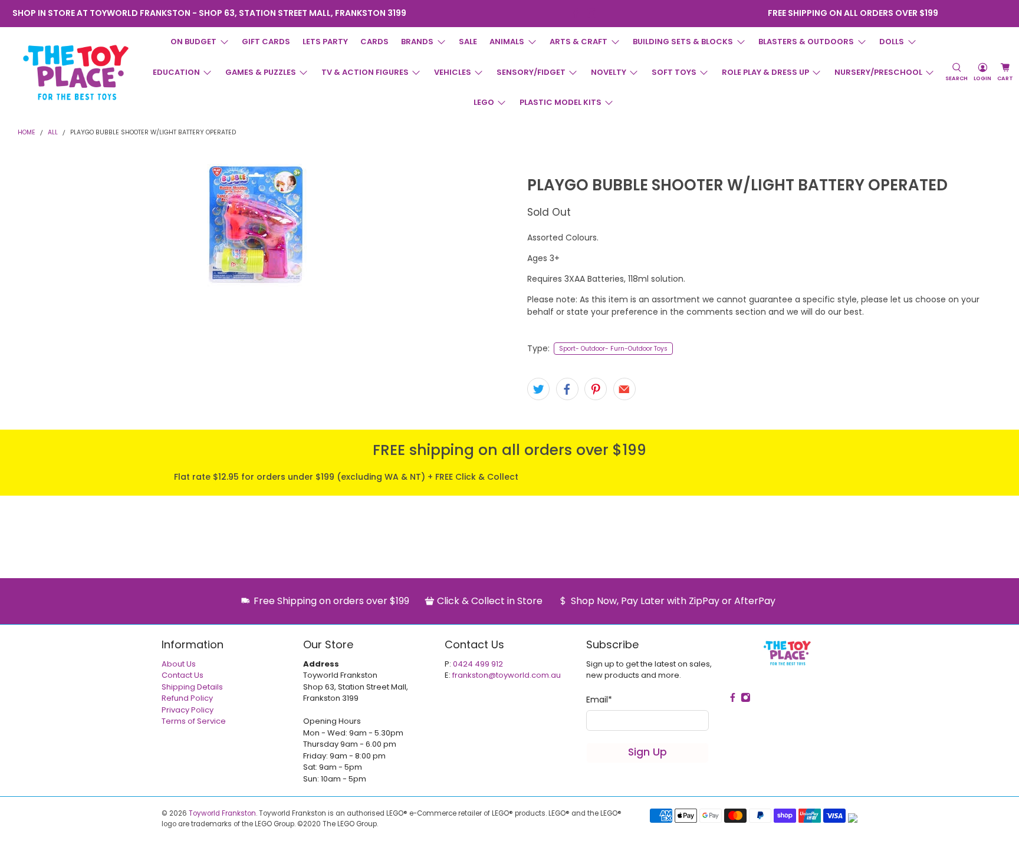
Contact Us (182, 675)
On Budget (193, 41)
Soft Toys (674, 72)
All (53, 133)
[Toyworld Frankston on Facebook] (576, 13)
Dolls (891, 41)
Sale (468, 41)
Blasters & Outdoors (806, 41)
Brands (417, 41)
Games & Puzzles (260, 72)
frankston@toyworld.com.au (506, 675)
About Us (179, 663)
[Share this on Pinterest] (595, 389)
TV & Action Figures (365, 72)
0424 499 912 (478, 663)
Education (176, 72)
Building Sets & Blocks (683, 41)
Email (599, 699)
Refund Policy (187, 698)
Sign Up (647, 752)
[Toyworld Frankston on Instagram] (592, 13)
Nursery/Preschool (878, 72)
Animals (506, 41)
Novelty (608, 72)
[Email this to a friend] (624, 389)
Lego (484, 102)
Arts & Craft (578, 41)
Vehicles (452, 72)
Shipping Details (192, 686)
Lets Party (325, 41)
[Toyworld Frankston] (75, 72)
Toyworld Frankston (222, 813)
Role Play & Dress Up (765, 72)
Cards (374, 41)
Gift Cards (266, 41)
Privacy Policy (187, 709)
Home (26, 133)
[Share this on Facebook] (567, 389)
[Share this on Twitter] (538, 389)
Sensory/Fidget (531, 72)
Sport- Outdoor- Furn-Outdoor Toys (613, 348)
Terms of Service (194, 721)
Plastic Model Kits (560, 102)
